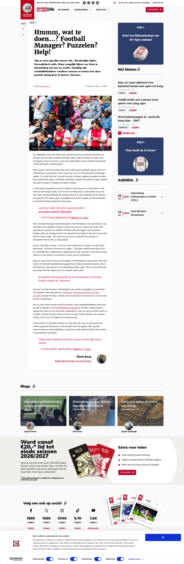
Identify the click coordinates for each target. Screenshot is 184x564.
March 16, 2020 (79, 217)
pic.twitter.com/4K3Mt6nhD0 (55, 211)
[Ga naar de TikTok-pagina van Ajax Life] (97, 2)
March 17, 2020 (82, 349)
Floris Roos (44, 86)
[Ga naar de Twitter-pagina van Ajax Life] (88, 2)
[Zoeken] (114, 3)
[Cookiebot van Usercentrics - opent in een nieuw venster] (16, 559)
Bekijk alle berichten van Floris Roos (73, 361)
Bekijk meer (129, 133)
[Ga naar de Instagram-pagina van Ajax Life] (93, 2)
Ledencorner (81, 9)
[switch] (73, 559)
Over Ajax (101, 9)
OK (163, 537)
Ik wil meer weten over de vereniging (134, 3)
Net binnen (63, 9)
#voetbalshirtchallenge (66, 308)
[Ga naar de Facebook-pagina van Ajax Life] (84, 2)
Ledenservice (157, 3)
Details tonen (134, 559)
